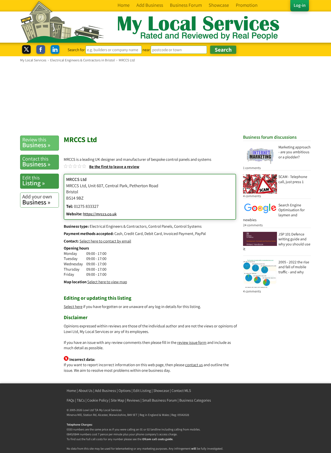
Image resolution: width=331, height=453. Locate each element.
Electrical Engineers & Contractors (118, 226)
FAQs (70, 400)
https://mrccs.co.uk (100, 214)
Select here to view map (107, 281)
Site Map (117, 400)
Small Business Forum (159, 400)
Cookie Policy (97, 400)
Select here (73, 306)
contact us (194, 364)
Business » (36, 142)
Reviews (133, 400)
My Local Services (110, 410)
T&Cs (81, 400)
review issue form (191, 342)
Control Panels (160, 226)
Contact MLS (181, 390)
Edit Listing (142, 390)
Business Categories (195, 400)
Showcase (161, 390)
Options (124, 390)
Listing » (33, 180)
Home (71, 390)
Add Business (105, 390)
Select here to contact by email (105, 241)
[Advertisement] (165, 99)
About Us (86, 390)
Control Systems (188, 226)
